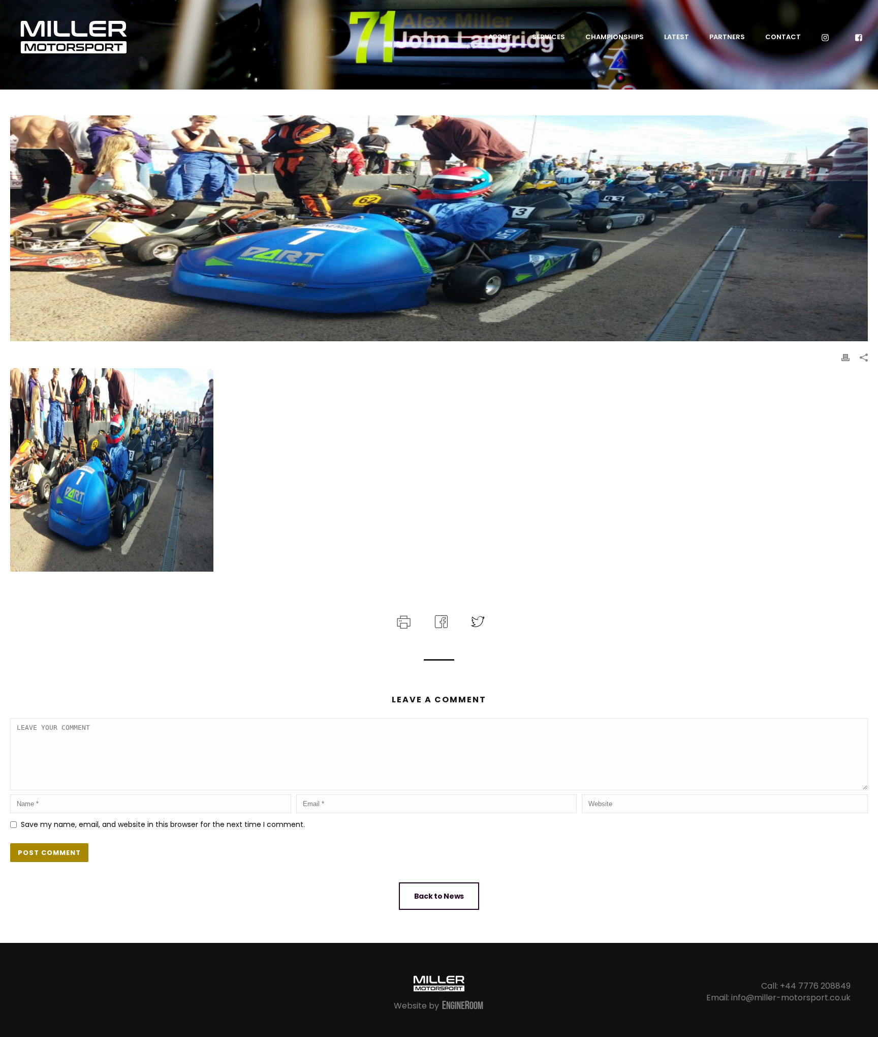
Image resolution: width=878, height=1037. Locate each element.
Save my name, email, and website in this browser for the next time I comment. (163, 824)
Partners (727, 37)
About (500, 37)
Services (548, 37)
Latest (676, 37)
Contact (783, 37)
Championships (614, 37)
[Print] (845, 357)
